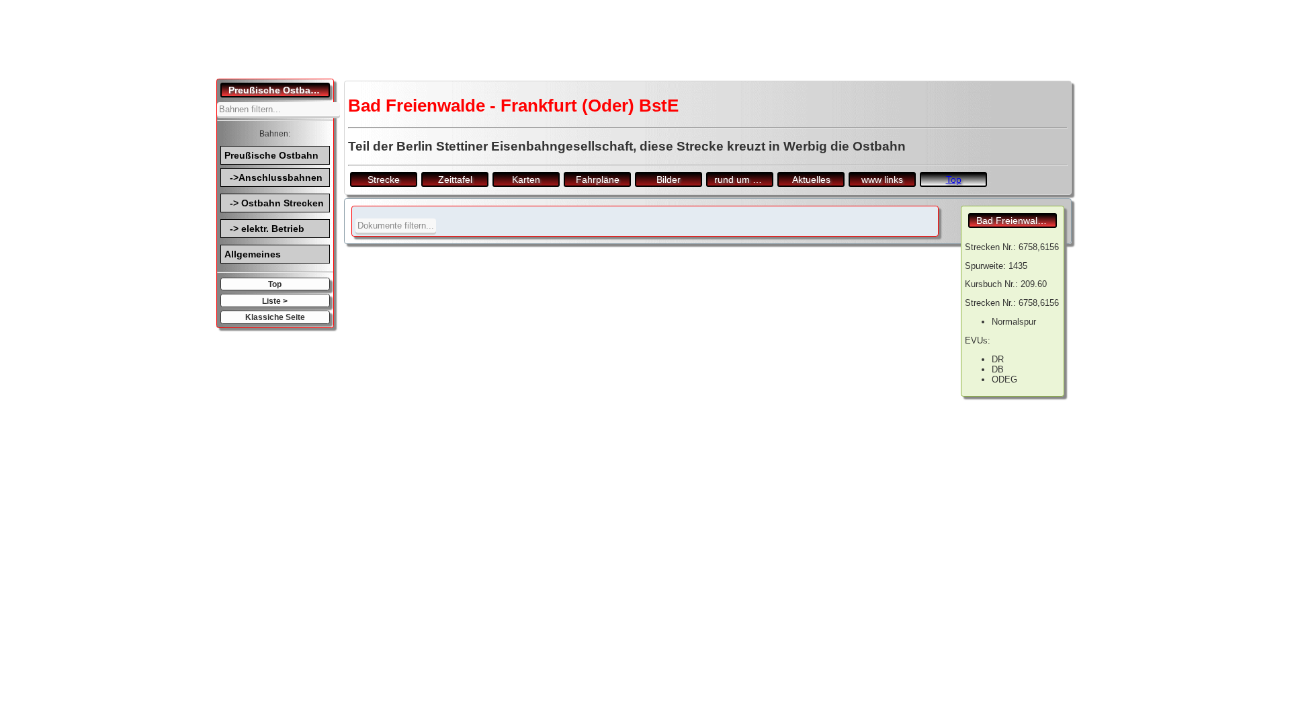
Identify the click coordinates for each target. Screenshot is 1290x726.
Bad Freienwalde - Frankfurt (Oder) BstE (1016, 220)
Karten (526, 179)
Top (275, 284)
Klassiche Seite (275, 317)
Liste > (275, 300)
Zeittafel (455, 179)
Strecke (384, 179)
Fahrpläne (597, 179)
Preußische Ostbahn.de (279, 90)
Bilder (668, 179)
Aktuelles (811, 179)
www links (882, 179)
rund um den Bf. (743, 179)
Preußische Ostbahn (271, 155)
